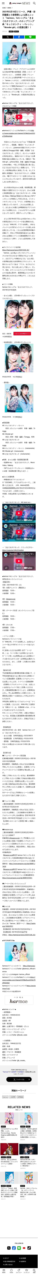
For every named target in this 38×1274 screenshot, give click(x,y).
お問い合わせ (8, 1264)
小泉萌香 (13, 1072)
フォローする (20, 1079)
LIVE (22, 1157)
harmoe (5, 1072)
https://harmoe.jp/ (29, 966)
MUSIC (16, 31)
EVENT (22, 1126)
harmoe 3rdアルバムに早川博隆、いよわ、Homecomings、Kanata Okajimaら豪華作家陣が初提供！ (9, 1133)
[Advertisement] (19, 1221)
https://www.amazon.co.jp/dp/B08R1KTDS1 (17, 878)
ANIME (9, 7)
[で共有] (7, 37)
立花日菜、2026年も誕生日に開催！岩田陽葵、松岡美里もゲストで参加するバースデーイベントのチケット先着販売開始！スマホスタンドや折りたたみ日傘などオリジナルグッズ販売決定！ (28, 1133)
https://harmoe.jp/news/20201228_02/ (15, 250)
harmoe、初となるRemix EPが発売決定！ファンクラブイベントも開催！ (9, 1161)
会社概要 (23, 1258)
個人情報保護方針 (9, 1261)
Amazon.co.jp (10, 599)
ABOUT (6, 1258)
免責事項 (23, 1261)
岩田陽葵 (21, 1072)
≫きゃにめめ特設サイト (22, 333)
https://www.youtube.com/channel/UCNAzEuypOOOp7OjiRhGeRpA (18, 133)
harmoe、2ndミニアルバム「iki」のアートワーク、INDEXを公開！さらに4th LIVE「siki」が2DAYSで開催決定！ (28, 1192)
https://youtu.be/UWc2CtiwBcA (12, 550)
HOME (4, 7)
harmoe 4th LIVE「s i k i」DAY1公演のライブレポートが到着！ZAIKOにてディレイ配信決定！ (28, 1163)
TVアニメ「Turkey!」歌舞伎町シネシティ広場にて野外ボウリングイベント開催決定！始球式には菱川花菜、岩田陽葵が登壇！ (9, 1192)
